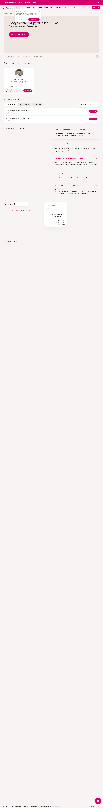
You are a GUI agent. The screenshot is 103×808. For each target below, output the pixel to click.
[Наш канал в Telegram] (6, 806)
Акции (40, 7)
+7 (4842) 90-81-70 (94, 806)
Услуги (28, 7)
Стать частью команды (17, 806)
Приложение (34, 806)
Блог (51, 7)
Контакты (58, 7)
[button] (76, 129)
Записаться (96, 7)
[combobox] (89, 104)
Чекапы (46, 7)
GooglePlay (33, 2)
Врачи (35, 7)
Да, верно (33, 19)
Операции (37, 105)
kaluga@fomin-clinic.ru (58, 215)
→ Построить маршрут (53, 209)
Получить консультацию (19, 34)
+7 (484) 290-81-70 (59, 217)
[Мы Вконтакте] (4, 806)
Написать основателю (45, 806)
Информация (11, 241)
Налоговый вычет (57, 806)
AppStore (27, 2)
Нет (22, 19)
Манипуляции (24, 105)
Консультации (10, 105)
